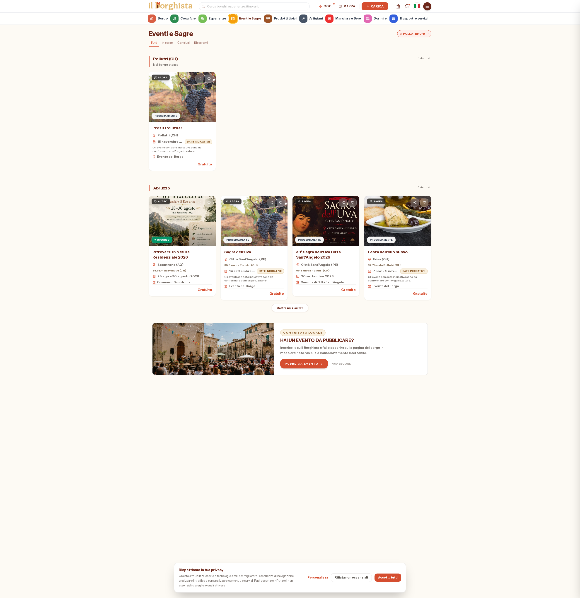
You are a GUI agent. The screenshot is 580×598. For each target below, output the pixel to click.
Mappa (349, 6)
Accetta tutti (388, 577)
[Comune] (398, 6)
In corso (167, 42)
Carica (377, 6)
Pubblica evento (301, 363)
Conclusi (183, 42)
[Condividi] (199, 79)
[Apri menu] (427, 6)
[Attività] (407, 6)
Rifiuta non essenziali (351, 577)
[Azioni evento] (209, 79)
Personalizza (317, 577)
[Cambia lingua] (417, 6)
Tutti (153, 42)
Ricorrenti (201, 42)
